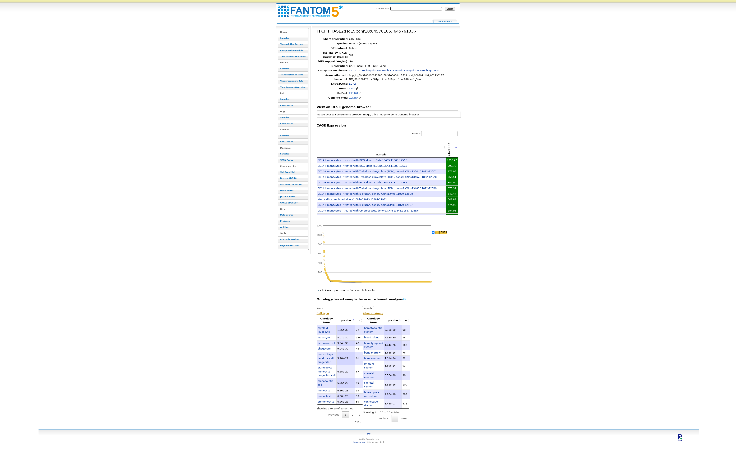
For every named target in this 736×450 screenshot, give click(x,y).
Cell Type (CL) (287, 172)
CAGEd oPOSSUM (289, 203)
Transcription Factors (291, 44)
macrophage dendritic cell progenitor (326, 358)
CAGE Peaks (286, 105)
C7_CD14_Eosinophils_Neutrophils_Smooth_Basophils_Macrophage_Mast (394, 70)
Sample (381, 154)
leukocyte (324, 337)
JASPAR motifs (287, 197)
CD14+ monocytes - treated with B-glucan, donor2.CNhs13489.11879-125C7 (365, 204)
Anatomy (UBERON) (291, 184)
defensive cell (326, 343)
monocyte (324, 390)
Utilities (284, 227)
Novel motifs (287, 190)
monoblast (324, 396)
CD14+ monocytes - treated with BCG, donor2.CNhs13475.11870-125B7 (362, 182)
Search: (416, 133)
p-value (346, 320)
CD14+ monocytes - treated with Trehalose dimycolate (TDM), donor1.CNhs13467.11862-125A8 (377, 177)
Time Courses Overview (293, 57)
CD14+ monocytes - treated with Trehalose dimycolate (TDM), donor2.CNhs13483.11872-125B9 (377, 188)
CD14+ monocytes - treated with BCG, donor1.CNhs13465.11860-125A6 (362, 160)
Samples (284, 38)
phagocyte (324, 348)
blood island (371, 337)
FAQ (368, 434)
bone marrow (372, 352)
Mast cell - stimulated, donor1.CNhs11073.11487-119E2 (352, 199)
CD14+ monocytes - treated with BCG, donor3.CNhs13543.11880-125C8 (362, 165)
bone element (372, 358)
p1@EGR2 (441, 232)
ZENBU (353, 97)
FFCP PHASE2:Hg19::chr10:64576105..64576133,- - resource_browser (308, 9)
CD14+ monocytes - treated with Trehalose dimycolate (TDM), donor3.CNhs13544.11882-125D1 (377, 171)
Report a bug (359, 442)
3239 (352, 88)
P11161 (353, 93)
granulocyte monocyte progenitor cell (327, 371)
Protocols (285, 221)
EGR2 (352, 83)
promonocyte (326, 401)
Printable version (289, 239)
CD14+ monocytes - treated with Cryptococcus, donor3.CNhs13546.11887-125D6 (368, 210)
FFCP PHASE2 (445, 21)
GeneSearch (382, 8)
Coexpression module (291, 50)
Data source (286, 215)
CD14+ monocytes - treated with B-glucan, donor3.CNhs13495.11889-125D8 (365, 193)
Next (358, 421)
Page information (289, 245)
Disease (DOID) (288, 178)
